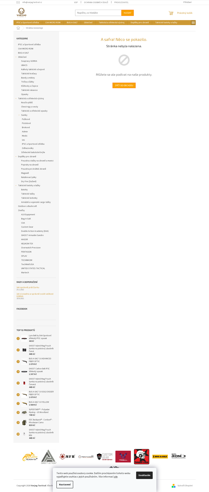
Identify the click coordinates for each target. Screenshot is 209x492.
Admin (25, 131)
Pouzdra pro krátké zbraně (33, 168)
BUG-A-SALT (23, 52)
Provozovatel (121, 2)
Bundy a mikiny (28, 77)
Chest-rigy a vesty (29, 106)
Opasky (24, 94)
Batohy (24, 189)
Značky (21, 210)
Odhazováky (28, 148)
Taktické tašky (28, 193)
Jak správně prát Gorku (28, 287)
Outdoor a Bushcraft (27, 206)
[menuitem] (27, 22)
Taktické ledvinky (29, 198)
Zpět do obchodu (124, 85)
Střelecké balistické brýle (33, 152)
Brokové (26, 127)
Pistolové (26, 123)
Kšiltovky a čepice (29, 86)
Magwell (25, 173)
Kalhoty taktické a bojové (33, 69)
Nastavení (65, 484)
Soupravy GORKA (29, 61)
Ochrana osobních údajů (96, 2)
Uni (23, 140)
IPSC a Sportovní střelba (29, 44)
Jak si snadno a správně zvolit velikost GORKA (35, 295)
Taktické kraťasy (29, 73)
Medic (25, 135)
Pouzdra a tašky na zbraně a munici (37, 160)
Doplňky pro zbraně (27, 156)
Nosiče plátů (27, 102)
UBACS (24, 65)
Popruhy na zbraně (30, 164)
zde (116, 476)
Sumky (24, 115)
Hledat (127, 12)
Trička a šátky (27, 81)
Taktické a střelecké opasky (34, 110)
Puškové (26, 119)
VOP (76, 2)
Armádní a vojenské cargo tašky (36, 202)
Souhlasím (144, 475)
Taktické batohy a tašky (29, 185)
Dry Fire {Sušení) (28, 181)
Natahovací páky (28, 177)
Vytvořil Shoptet (185, 485)
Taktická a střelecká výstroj (31, 98)
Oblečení (22, 57)
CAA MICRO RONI (25, 48)
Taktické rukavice (29, 90)
